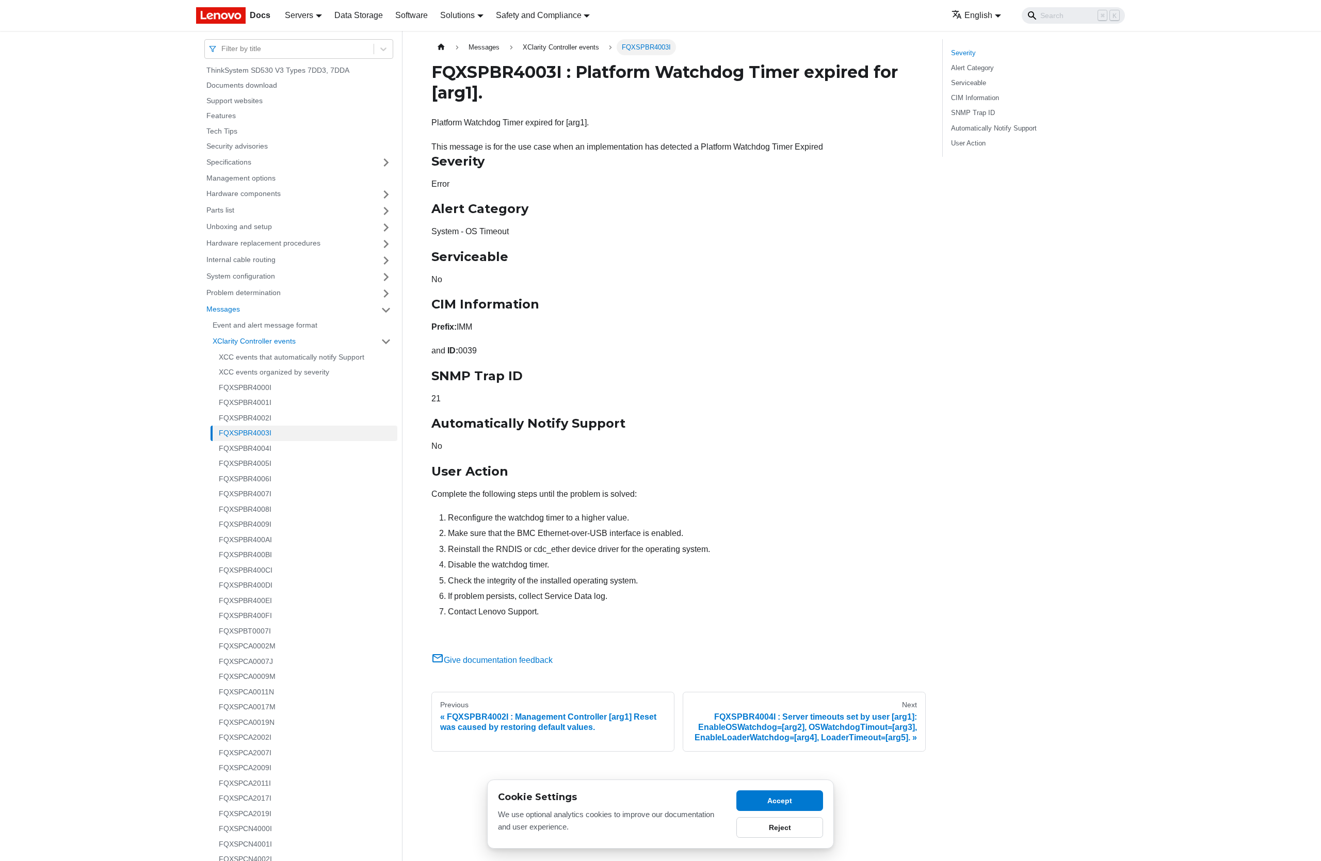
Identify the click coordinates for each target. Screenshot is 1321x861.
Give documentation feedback (498, 660)
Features (221, 116)
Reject (780, 827)
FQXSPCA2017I (245, 798)
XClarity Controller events (254, 341)
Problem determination (243, 293)
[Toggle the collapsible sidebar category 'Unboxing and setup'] (386, 227)
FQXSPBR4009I (245, 525)
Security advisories (237, 146)
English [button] (978, 15)
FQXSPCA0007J (246, 661)
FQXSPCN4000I (245, 829)
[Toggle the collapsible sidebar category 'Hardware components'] (386, 194)
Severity (963, 53)
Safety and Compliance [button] (539, 15)
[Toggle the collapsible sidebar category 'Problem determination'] (386, 293)
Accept (779, 801)
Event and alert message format (265, 325)
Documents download (241, 86)
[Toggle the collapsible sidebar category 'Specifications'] (386, 162)
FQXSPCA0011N (246, 692)
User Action (968, 143)
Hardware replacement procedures (263, 243)
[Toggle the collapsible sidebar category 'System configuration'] (386, 277)
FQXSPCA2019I (245, 813)
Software (411, 15)
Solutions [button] (457, 15)
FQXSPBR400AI (245, 539)
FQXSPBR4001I (245, 403)
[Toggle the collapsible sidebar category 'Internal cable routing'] (386, 260)
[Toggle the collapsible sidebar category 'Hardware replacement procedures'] (386, 244)
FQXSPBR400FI (245, 616)
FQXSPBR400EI (245, 600)
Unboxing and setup (239, 227)
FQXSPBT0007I (245, 631)
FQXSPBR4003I (245, 433)
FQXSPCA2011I (245, 783)
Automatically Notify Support (994, 128)
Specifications (228, 162)
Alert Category (972, 68)
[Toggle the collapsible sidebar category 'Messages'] (386, 310)
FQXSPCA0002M (247, 646)
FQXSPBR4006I (245, 479)
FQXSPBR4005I (245, 464)
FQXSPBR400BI (245, 555)
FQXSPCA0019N (247, 722)
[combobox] (222, 49)
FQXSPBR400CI (245, 570)
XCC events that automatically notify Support (291, 357)
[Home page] (441, 47)
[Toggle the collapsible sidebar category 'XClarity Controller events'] (386, 341)
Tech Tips (221, 131)
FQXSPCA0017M (247, 707)
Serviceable (968, 83)
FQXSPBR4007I (245, 494)
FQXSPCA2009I (245, 768)
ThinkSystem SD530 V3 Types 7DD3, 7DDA (277, 70)
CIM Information (975, 98)
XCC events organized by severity (274, 372)
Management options (241, 178)
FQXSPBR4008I (245, 509)
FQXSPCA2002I (245, 738)
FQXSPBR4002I (245, 418)
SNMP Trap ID (973, 113)
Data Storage (358, 15)
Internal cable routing (241, 260)
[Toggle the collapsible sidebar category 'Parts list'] (386, 211)
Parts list (220, 210)
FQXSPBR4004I (245, 448)
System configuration (240, 276)
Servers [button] (299, 15)
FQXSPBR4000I (245, 387)
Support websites (234, 100)
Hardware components (243, 194)
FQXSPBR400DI (245, 585)
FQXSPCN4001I (245, 844)
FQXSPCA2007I (245, 753)
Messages (223, 309)
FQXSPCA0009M (247, 677)
